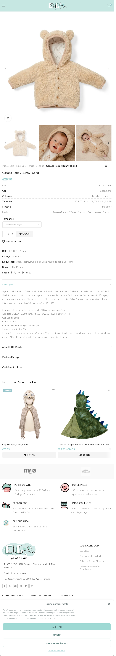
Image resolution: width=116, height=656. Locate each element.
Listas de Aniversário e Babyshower (90, 567)
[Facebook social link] (11, 273)
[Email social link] (19, 273)
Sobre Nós (84, 551)
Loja (12, 165)
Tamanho (7, 218)
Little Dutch (16, 267)
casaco (17, 261)
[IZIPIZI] (30, 471)
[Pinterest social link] (23, 273)
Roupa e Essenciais (25, 165)
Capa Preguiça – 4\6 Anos (15, 444)
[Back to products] (106, 166)
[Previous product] (102, 166)
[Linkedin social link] (26, 273)
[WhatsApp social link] (30, 273)
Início (5, 165)
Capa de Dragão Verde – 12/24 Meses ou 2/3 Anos (84, 444)
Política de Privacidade (56, 650)
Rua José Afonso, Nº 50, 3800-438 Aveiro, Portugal (27, 578)
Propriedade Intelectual (90, 556)
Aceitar (57, 626)
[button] (109, 603)
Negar (57, 635)
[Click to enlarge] (8, 118)
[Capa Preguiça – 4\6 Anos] (29, 415)
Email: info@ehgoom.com (15, 573)
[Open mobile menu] (4, 6)
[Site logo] (57, 5)
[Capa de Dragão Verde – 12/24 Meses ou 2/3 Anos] (85, 415)
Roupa (40, 165)
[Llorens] (86, 471)
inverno (34, 261)
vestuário (69, 261)
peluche (43, 261)
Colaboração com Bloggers (92, 561)
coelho (25, 261)
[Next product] (109, 166)
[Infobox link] (29, 489)
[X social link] (15, 273)
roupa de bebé (55, 261)
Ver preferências (57, 643)
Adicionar (24, 234)
